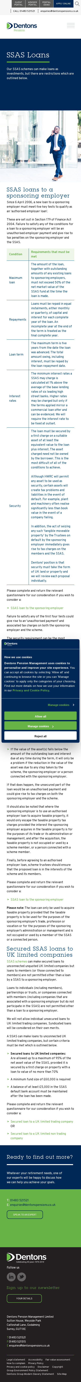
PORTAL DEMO (46, 3)
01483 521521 (18, 1200)
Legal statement (16, 1359)
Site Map (62, 1374)
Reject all (40, 736)
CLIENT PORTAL (18, 3)
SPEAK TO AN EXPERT (25, 1214)
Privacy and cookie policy (21, 1367)
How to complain (16, 1363)
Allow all (40, 716)
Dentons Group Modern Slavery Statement (30, 1374)
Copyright (57, 1367)
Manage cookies (58, 704)
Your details (24, 1298)
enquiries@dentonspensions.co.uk (59, 11)
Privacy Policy (36, 1363)
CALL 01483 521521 (24, 11)
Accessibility (35, 1359)
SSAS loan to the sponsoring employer (37, 608)
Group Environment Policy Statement (27, 1370)
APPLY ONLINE (63, 3)
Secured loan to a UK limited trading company (42, 1122)
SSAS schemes (17, 962)
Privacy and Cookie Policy (31, 690)
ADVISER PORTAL (32, 3)
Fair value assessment (58, 1359)
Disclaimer (43, 1367)
